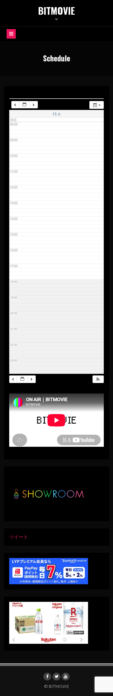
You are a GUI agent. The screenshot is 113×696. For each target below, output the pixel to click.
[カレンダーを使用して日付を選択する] (24, 105)
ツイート (18, 537)
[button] (98, 379)
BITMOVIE (56, 10)
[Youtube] (66, 677)
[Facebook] (47, 677)
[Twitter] (56, 677)
